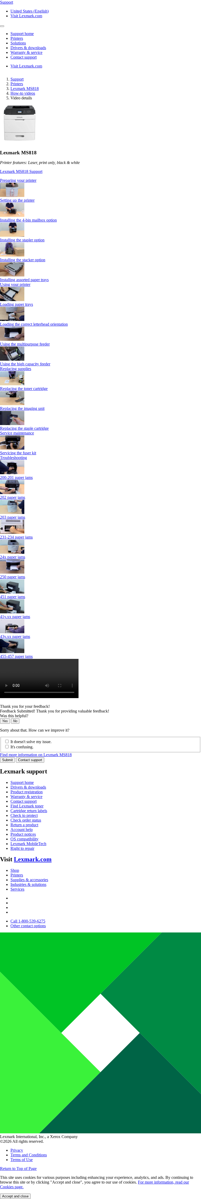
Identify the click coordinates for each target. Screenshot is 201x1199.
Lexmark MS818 (24, 88)
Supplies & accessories (29, 880)
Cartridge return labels (28, 810)
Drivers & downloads (28, 787)
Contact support (30, 760)
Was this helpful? (14, 716)
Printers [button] (16, 38)
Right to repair (22, 848)
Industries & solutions (28, 884)
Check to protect (24, 815)
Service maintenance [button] (17, 433)
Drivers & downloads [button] (28, 48)
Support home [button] (22, 33)
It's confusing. (22, 747)
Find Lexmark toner (26, 806)
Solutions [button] (18, 43)
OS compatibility (24, 839)
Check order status (25, 820)
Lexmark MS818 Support (21, 171)
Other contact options (28, 926)
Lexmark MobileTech (28, 843)
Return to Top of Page (18, 1168)
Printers (16, 84)
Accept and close (15, 1196)
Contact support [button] (23, 57)
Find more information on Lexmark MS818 (36, 755)
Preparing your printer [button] (18, 180)
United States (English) (29, 11)
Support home (22, 782)
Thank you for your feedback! (25, 706)
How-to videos (22, 93)
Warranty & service (26, 796)
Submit (7, 760)
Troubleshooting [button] (13, 457)
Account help (21, 829)
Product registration (26, 792)
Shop (14, 870)
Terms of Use (21, 1159)
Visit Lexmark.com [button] (26, 16)
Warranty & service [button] (26, 52)
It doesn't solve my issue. (31, 741)
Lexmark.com (33, 859)
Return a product (24, 825)
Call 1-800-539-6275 (27, 921)
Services (17, 889)
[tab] (100, 180)
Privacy (16, 1150)
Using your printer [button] (15, 284)
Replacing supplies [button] (15, 368)
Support (17, 79)
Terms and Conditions (28, 1155)
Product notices (23, 834)
